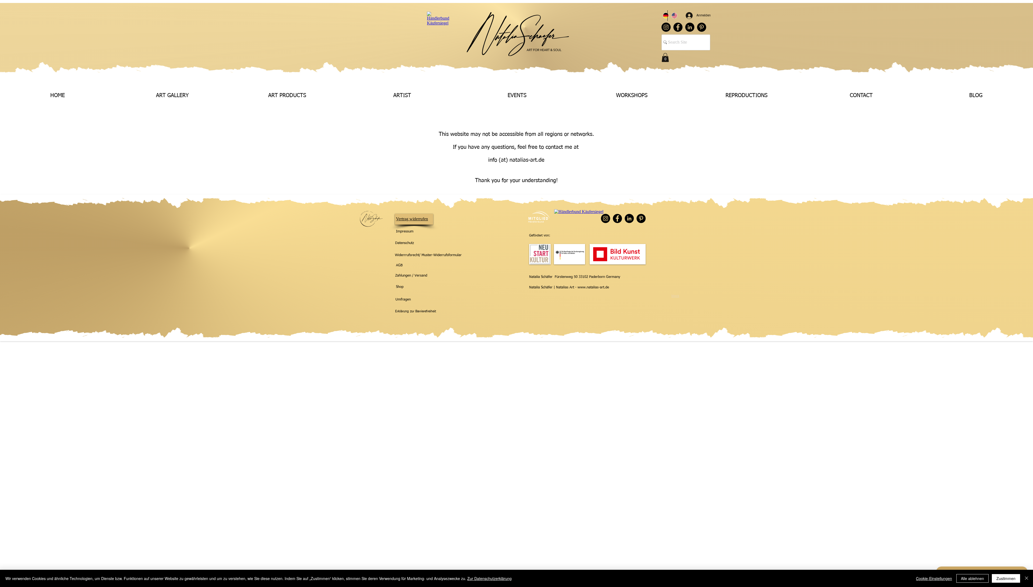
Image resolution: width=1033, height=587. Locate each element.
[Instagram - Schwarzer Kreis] (666, 27)
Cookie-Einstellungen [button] (934, 578)
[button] (665, 57)
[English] (671, 15)
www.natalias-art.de (593, 287)
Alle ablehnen (972, 578)
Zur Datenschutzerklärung (489, 578)
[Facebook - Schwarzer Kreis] (677, 27)
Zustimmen (1006, 578)
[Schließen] (1026, 578)
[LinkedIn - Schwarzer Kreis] (689, 27)
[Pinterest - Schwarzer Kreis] (701, 27)
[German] (663, 15)
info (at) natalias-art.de (516, 160)
